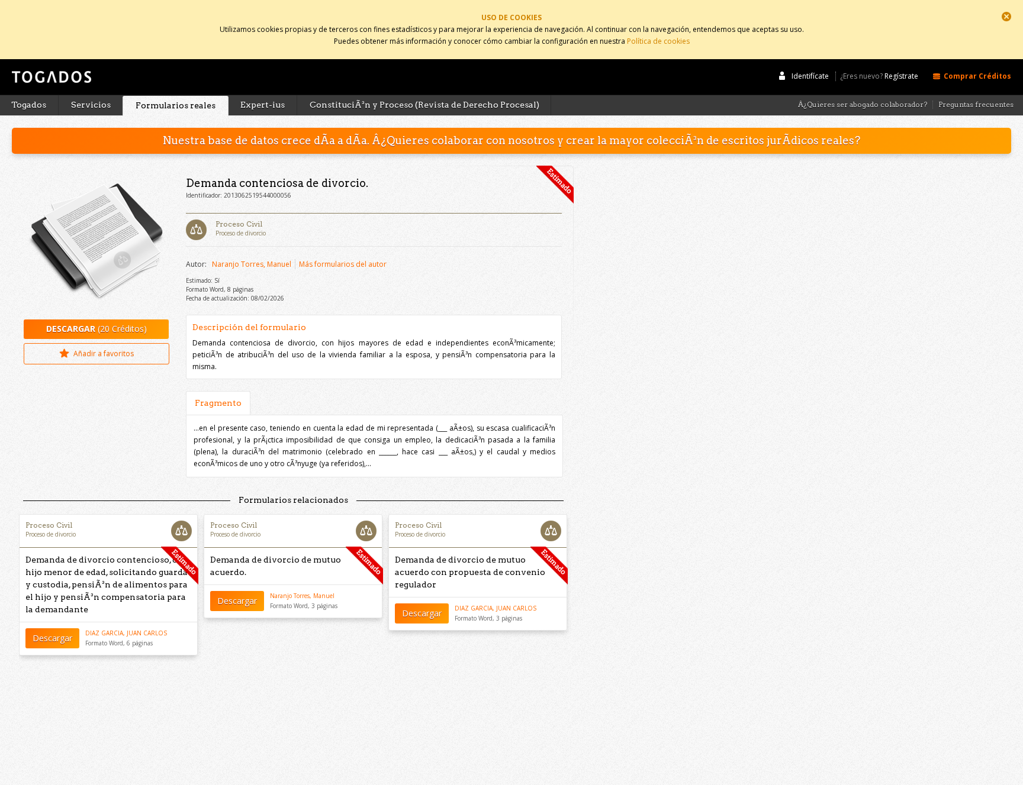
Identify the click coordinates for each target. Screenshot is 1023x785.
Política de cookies (658, 41)
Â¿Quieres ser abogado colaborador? (862, 105)
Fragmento (218, 403)
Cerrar (1006, 16)
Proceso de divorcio (240, 233)
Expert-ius (262, 104)
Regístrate (901, 76)
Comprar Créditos (977, 75)
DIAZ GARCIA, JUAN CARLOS (126, 633)
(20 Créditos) (96, 328)
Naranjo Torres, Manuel (251, 264)
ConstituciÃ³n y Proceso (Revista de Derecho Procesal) (424, 104)
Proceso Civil (238, 223)
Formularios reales (175, 105)
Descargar (52, 638)
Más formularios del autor (343, 264)
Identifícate (810, 75)
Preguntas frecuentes (976, 105)
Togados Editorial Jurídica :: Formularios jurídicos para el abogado (50, 82)
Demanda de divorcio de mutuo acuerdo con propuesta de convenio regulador (470, 572)
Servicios (91, 104)
